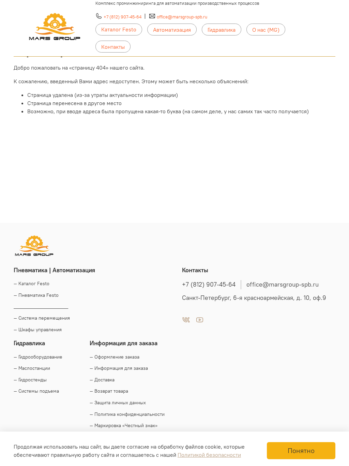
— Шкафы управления (38, 329)
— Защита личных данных (118, 402)
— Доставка (102, 380)
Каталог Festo (118, 29)
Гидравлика (222, 29)
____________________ (41, 306)
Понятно (301, 450)
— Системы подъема (36, 391)
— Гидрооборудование (38, 357)
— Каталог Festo (31, 283)
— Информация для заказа (119, 368)
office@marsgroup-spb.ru (182, 16)
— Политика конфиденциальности (127, 414)
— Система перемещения (42, 318)
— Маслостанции (32, 368)
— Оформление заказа (114, 357)
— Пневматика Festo (36, 295)
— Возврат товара (109, 391)
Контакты (113, 46)
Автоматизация (172, 29)
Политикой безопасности (209, 454)
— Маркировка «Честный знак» (123, 425)
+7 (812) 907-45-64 (122, 16)
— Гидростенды (30, 380)
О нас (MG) (265, 29)
